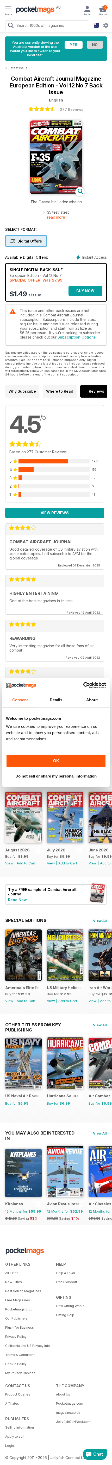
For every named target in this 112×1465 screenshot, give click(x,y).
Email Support (66, 1282)
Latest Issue (18, 68)
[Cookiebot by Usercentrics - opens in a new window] (83, 685)
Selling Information (19, 1427)
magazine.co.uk (68, 1413)
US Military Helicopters (64, 987)
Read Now (17, 899)
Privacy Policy (16, 1337)
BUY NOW (85, 291)
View (9, 863)
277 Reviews (71, 109)
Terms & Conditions (20, 1355)
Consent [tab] (20, 700)
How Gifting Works (70, 1306)
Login (9, 1446)
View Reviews (55, 513)
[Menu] (8, 10)
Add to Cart (26, 863)
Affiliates (12, 1403)
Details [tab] (56, 700)
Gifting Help (65, 1315)
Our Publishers (16, 1318)
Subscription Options (77, 337)
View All (100, 921)
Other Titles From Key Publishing (33, 1024)
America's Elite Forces (22, 987)
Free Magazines (17, 1300)
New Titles (13, 1282)
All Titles (11, 1273)
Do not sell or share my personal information (56, 776)
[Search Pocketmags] (10, 26)
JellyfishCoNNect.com (73, 1422)
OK (56, 761)
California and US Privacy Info (27, 1346)
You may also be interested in (39, 1133)
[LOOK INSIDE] (56, 192)
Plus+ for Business (19, 1327)
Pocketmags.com (69, 1403)
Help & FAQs (65, 1273)
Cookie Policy (16, 1364)
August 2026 (17, 850)
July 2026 (56, 850)
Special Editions (25, 920)
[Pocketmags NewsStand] (34, 10)
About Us (63, 1394)
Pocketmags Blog (19, 1309)
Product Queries (17, 1394)
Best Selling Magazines (23, 1291)
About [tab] (92, 700)
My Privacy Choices (20, 1373)
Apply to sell (14, 1436)
